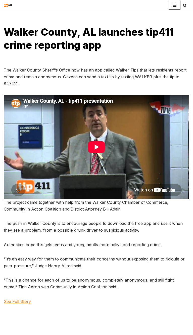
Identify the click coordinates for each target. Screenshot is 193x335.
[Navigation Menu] (174, 5)
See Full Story (17, 301)
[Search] (185, 5)
